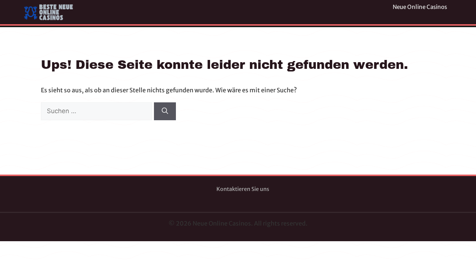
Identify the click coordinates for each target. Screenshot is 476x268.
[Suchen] (165, 111)
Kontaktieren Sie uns (242, 189)
